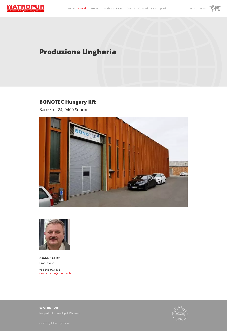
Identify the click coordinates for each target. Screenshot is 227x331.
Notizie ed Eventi (113, 8)
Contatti (143, 8)
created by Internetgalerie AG (54, 323)
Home (71, 8)
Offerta (131, 8)
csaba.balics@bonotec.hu (56, 273)
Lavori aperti (158, 8)
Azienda (82, 8)
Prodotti (95, 8)
